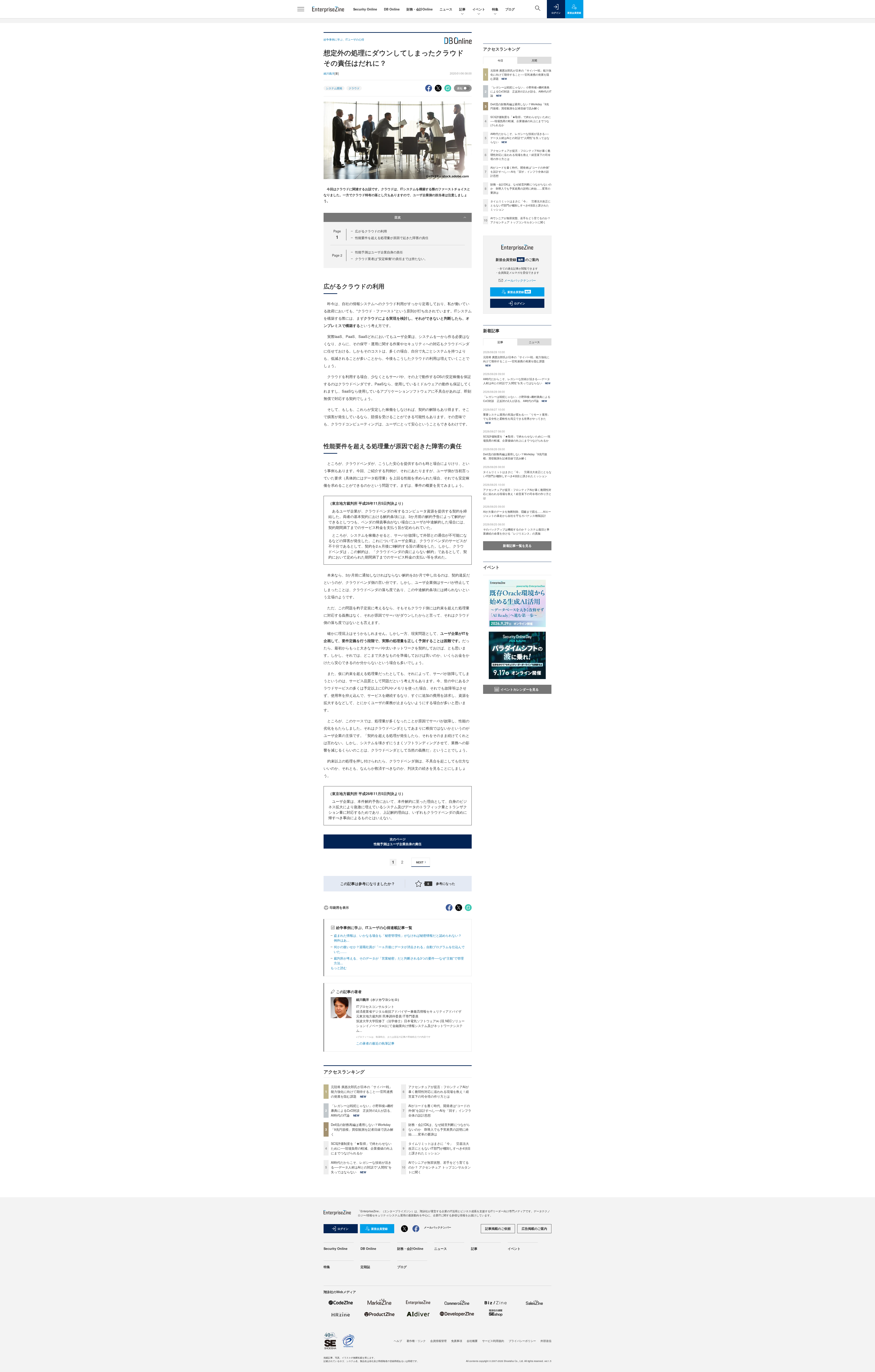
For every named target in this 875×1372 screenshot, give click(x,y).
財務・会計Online (420, 9)
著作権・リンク (416, 1341)
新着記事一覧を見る (517, 545)
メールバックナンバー (520, 280)
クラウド (354, 88)
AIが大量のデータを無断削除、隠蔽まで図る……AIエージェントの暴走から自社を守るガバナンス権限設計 (517, 513)
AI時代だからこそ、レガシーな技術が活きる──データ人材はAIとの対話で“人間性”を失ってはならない (361, 1167)
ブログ (510, 9)
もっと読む (339, 967)
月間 (534, 60)
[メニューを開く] (301, 9)
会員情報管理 (438, 1341)
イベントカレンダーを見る (519, 689)
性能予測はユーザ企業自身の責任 (379, 252)
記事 (462, 9)
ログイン (519, 303)
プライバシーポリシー (522, 1341)
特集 (495, 9)
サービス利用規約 (493, 1341)
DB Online (392, 9)
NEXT (419, 862)
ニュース (446, 9)
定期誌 (365, 1266)
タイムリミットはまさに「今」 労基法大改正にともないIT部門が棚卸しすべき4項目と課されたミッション (439, 1148)
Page (337, 255)
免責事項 (456, 1341)
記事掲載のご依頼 (498, 1228)
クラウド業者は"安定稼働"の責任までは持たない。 (391, 258)
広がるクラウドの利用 (371, 231)
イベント (478, 9)
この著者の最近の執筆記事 (375, 1043)
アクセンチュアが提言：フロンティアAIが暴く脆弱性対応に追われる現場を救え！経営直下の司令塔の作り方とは (438, 1091)
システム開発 (334, 88)
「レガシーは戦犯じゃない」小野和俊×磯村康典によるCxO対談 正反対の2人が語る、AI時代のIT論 (362, 1110)
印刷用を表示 (339, 907)
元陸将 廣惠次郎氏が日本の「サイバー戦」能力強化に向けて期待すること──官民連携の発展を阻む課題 (362, 1091)
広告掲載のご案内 (534, 1228)
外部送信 (545, 1341)
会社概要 (472, 1341)
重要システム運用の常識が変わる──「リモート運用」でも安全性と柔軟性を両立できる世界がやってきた (516, 416)
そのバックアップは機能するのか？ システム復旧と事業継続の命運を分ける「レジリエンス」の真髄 (516, 531)
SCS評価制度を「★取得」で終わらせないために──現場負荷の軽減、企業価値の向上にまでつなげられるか (362, 1148)
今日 (500, 60)
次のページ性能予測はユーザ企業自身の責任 (398, 841)
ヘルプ (398, 1341)
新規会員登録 (518, 292)
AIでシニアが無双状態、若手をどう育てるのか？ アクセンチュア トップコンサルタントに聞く (439, 1167)
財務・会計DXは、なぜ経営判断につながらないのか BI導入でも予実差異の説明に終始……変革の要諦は (439, 1129)
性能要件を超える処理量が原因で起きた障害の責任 (391, 237)
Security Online (365, 9)
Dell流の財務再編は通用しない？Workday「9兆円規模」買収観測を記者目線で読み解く (362, 1129)
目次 (397, 217)
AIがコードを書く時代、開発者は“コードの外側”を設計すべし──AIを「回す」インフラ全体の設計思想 (439, 1110)
